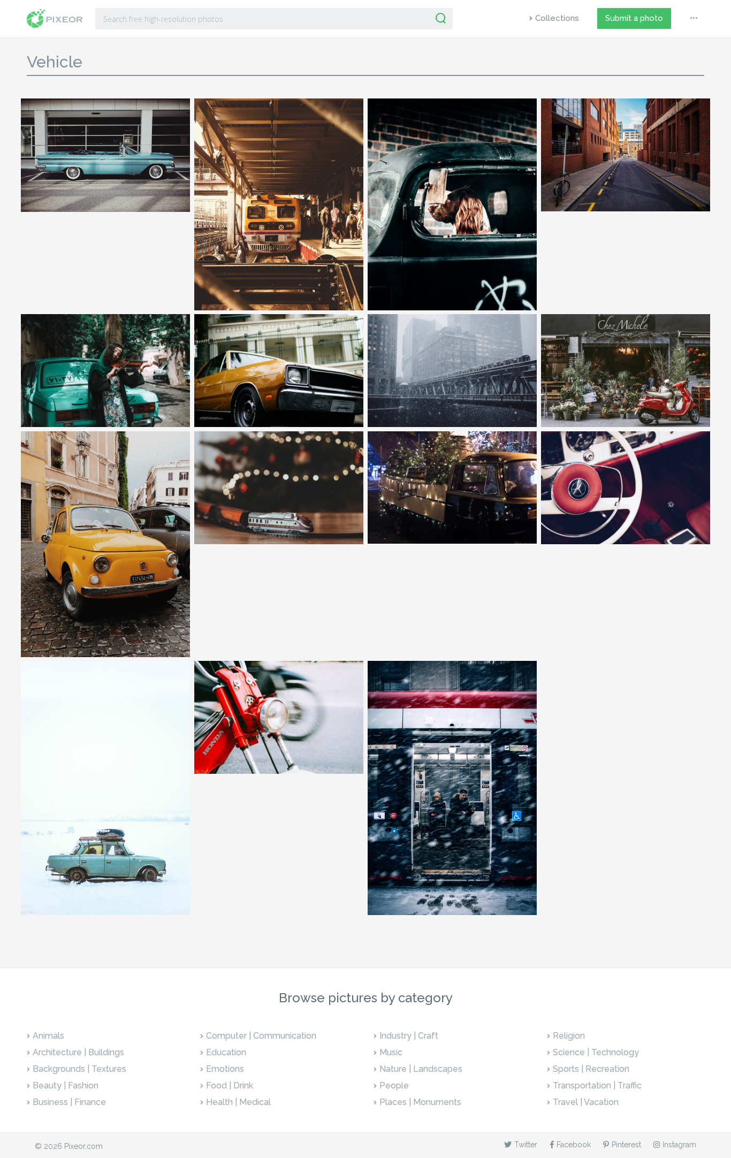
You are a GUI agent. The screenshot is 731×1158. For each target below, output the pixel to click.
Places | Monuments (420, 1102)
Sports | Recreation (591, 1069)
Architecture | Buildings (78, 1052)
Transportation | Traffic (597, 1085)
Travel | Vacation (586, 1102)
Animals (48, 1036)
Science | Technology (596, 1052)
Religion (569, 1036)
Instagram (679, 1144)
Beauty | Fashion (65, 1085)
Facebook (574, 1144)
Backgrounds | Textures (79, 1069)
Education (226, 1052)
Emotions (225, 1069)
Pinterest (626, 1144)
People (394, 1085)
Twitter (525, 1144)
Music (390, 1052)
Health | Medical (238, 1102)
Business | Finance (69, 1102)
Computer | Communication (261, 1036)
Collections (557, 18)
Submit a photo (634, 18)
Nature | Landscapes (420, 1069)
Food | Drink (229, 1085)
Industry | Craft (408, 1036)
